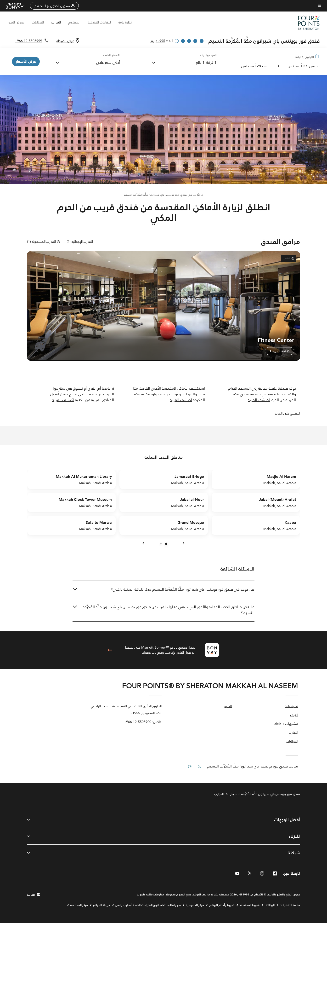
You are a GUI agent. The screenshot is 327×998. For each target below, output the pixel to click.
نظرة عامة (125, 22)
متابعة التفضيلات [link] (290, 905)
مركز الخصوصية (195, 905)
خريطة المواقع (101, 905)
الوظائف (270, 905)
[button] (54, 6)
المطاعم (74, 22)
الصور (228, 706)
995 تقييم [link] (158, 40)
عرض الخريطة (65, 40)
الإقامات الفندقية (99, 22)
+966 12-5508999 (28, 40)
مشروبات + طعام (286, 724)
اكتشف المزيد (281, 351)
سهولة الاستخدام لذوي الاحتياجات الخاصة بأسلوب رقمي (148, 905)
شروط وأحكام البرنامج (221, 905)
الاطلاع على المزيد (287, 413)
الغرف (294, 715)
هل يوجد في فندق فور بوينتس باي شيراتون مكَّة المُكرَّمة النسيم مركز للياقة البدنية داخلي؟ (182, 589)
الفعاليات (38, 22)
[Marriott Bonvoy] (18, 6)
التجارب (56, 22)
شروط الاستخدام (249, 905)
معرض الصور (15, 22)
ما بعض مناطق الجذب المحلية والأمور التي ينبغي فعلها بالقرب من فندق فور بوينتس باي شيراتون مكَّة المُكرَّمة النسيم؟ (168, 609)
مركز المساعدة (79, 905)
